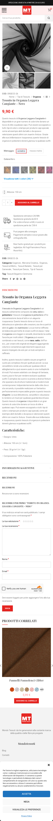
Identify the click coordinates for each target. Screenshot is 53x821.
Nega (26, 801)
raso (32, 340)
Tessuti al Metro (9, 266)
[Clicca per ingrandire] (7, 68)
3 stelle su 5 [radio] (28, 521)
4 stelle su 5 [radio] (30, 521)
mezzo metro (36, 151)
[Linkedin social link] (21, 279)
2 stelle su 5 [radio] (26, 521)
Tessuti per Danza (21, 269)
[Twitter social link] (14, 279)
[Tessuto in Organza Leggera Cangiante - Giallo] (32, 170)
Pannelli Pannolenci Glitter (26, 680)
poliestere (7, 315)
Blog (4, 750)
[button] (48, 765)
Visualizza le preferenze (26, 809)
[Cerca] (49, 18)
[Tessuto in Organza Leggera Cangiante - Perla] (24, 170)
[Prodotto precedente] (43, 97)
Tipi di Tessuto (24, 97)
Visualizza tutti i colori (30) (18, 179)
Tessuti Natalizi (24, 266)
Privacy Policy (26, 816)
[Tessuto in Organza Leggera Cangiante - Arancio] (7, 170)
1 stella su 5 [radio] (24, 521)
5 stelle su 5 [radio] (32, 521)
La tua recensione (10, 526)
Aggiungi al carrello (28, 202)
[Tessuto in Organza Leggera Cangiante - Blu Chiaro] (15, 170)
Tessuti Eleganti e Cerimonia (19, 274)
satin (37, 340)
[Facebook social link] (10, 279)
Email (5, 571)
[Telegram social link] (24, 279)
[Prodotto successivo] (49, 97)
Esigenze (17, 263)
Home (12, 97)
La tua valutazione (11, 521)
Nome (5, 559)
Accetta (26, 794)
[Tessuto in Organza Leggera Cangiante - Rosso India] (41, 170)
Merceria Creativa (30, 263)
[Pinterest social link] (17, 279)
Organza (37, 97)
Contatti (5, 755)
